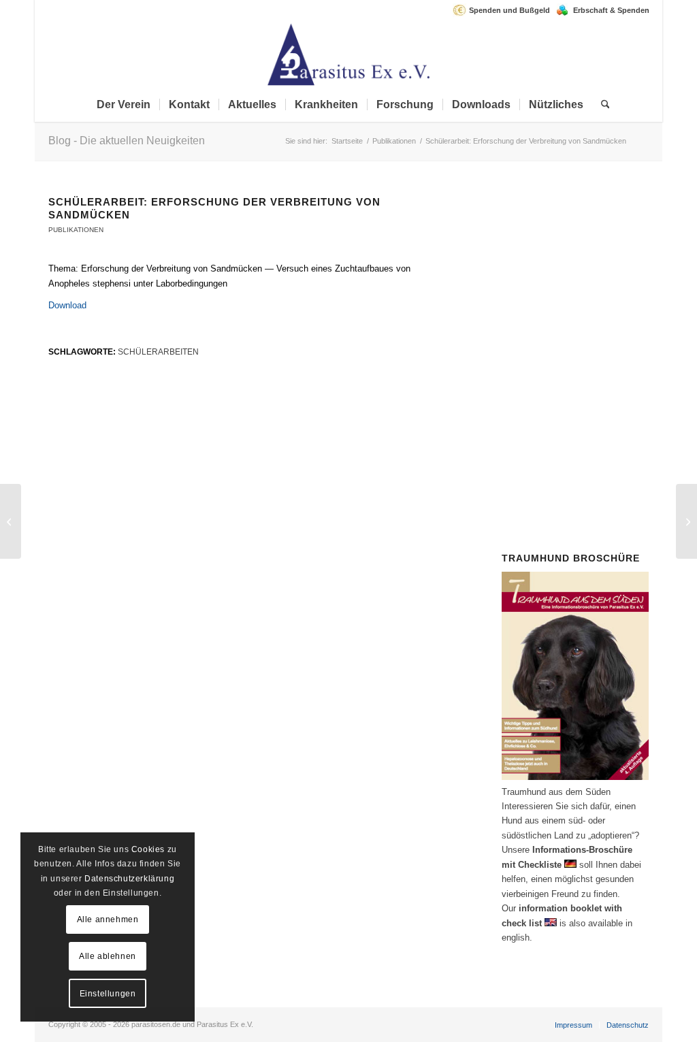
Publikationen (75, 229)
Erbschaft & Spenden (611, 10)
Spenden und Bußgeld (509, 10)
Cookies (148, 849)
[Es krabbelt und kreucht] (10, 521)
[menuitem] (505, 10)
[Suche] (601, 105)
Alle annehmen (108, 919)
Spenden (602, 388)
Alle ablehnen (107, 956)
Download (67, 305)
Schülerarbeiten (158, 351)
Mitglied (562, 315)
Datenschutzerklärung (129, 878)
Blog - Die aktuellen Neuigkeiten (126, 140)
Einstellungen (108, 993)
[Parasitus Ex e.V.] (348, 54)
